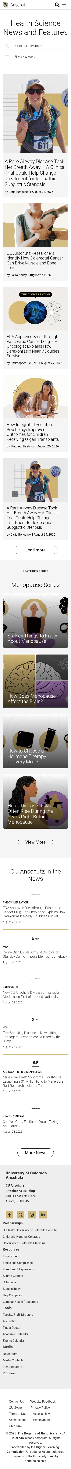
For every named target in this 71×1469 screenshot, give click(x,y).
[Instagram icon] (33, 1214)
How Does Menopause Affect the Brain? (32, 698)
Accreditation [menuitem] (18, 1419)
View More (35, 842)
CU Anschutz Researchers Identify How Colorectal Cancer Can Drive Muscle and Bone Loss (35, 260)
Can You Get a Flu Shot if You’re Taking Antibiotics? (31, 1124)
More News (35, 1152)
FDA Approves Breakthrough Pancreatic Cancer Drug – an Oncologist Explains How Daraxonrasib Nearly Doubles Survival (34, 912)
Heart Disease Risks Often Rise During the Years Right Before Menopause (30, 814)
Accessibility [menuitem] (41, 1413)
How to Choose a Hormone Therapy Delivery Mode (27, 756)
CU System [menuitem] (16, 1407)
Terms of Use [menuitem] (18, 1413)
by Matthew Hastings (21, 446)
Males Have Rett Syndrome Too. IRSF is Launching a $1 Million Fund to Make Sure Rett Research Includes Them (33, 1081)
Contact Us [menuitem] (16, 1401)
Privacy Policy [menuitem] (40, 1407)
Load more (35, 550)
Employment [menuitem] (41, 1419)
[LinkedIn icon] (44, 1214)
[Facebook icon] (11, 1214)
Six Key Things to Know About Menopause (32, 638)
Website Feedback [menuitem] (42, 1401)
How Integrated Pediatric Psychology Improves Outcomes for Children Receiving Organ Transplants (33, 432)
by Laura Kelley (17, 275)
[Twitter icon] (22, 1214)
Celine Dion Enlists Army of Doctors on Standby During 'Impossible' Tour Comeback (35, 954)
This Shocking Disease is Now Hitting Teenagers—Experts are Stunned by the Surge (32, 1037)
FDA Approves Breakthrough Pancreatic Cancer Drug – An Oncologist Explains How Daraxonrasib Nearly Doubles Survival (33, 346)
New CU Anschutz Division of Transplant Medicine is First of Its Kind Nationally (32, 994)
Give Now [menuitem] (15, 1426)
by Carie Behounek (17, 192)
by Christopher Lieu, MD (22, 363)
